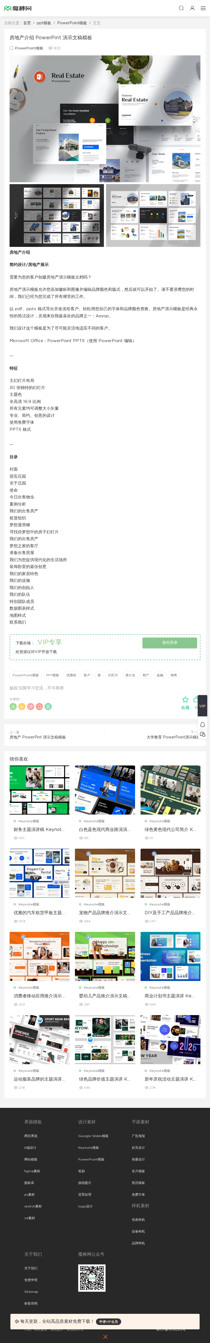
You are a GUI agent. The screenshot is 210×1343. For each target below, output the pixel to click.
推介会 (130, 675)
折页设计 (138, 1147)
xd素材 (29, 1218)
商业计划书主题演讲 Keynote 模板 (169, 996)
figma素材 (32, 1171)
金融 (160, 675)
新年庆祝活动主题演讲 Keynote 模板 (170, 1079)
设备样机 (138, 1231)
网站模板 (30, 1159)
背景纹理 (84, 1194)
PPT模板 (52, 675)
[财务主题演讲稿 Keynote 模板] (39, 790)
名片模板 (138, 1171)
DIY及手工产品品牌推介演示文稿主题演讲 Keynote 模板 (170, 913)
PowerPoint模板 (29, 48)
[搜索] (181, 8)
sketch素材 (33, 1206)
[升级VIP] (202, 707)
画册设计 (138, 1159)
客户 (87, 675)
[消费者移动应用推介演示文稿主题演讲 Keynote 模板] (39, 956)
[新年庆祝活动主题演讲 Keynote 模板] (170, 1039)
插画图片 (84, 1183)
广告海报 (138, 1136)
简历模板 (138, 1183)
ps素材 (29, 1194)
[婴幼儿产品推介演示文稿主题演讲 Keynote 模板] (105, 956)
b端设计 (30, 1147)
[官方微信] (202, 734)
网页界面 (30, 1136)
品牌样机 (138, 1243)
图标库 (29, 1183)
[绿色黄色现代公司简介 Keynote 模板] (170, 790)
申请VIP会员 (108, 1321)
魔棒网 (17, 8)
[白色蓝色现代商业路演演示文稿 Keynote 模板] (105, 790)
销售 (174, 675)
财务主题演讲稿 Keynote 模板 (39, 829)
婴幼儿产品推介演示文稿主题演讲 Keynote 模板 (103, 996)
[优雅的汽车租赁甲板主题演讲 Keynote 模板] (39, 873)
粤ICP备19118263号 (171, 1329)
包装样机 (138, 1219)
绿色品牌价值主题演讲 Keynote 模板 (104, 1079)
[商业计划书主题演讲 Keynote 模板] (170, 956)
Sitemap (31, 1291)
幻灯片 (113, 675)
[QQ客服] (202, 724)
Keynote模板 (29, 821)
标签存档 (30, 1303)
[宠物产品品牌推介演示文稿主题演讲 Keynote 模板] (105, 873)
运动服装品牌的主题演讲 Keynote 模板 (38, 1079)
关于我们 (30, 1268)
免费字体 (138, 1194)
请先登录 (169, 643)
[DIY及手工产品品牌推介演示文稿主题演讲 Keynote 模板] (170, 873)
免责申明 (30, 1280)
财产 (146, 675)
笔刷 (81, 1171)
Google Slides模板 (93, 1136)
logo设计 (85, 1206)
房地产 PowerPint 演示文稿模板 (38, 737)
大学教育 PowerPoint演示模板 (173, 737)
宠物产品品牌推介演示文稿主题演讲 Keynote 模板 (103, 913)
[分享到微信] (13, 706)
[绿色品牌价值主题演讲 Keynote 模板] (105, 1039)
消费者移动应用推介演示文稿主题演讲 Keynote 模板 (38, 996)
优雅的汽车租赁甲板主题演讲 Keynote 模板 (38, 913)
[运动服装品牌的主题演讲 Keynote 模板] (39, 1039)
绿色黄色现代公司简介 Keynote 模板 (170, 829)
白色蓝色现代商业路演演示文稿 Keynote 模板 (103, 829)
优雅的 (71, 675)
